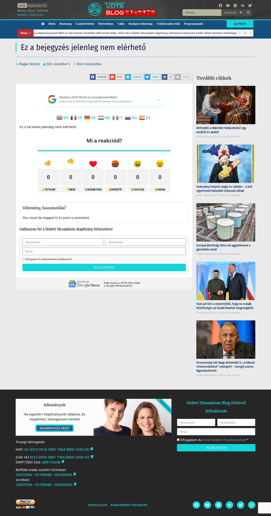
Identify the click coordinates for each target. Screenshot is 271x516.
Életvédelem (105, 23)
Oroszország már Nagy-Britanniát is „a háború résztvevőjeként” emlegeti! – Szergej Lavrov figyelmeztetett (225, 367)
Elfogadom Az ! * (214, 440)
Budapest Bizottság (140, 23)
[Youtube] (228, 5)
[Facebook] (220, 5)
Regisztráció (36, 14)
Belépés (22, 14)
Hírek (51, 23)
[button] (99, 77)
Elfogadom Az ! (49, 259)
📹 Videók (240, 23)
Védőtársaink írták (168, 23)
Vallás (121, 23)
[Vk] (242, 5)
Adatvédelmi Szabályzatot (56, 259)
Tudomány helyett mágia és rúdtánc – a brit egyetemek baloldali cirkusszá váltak (224, 189)
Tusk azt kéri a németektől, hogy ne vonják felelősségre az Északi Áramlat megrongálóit (224, 306)
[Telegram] (235, 5)
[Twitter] (250, 5)
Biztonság (65, 23)
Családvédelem (84, 23)
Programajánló (193, 23)
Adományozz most (54, 428)
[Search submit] (248, 12)
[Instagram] (251, 505)
